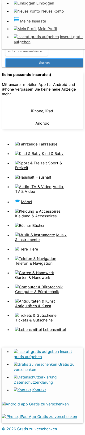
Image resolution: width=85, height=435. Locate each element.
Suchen (44, 63)
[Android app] (35, 404)
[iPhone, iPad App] (39, 416)
